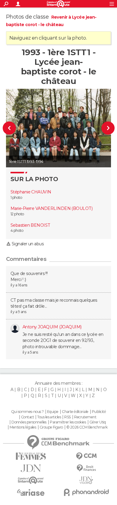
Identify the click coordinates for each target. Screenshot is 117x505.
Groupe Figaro (51, 427)
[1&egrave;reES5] (12, 128)
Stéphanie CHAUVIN (30, 192)
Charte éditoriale (75, 412)
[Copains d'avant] (30, 480)
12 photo (17, 214)
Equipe (52, 412)
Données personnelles (28, 422)
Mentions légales (23, 427)
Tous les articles (49, 417)
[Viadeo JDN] (86, 480)
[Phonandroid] (86, 492)
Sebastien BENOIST (30, 225)
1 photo (16, 197)
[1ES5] (105, 128)
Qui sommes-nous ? (27, 412)
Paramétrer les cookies (68, 422)
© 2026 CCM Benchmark (87, 427)
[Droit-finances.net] (86, 468)
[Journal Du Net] (30, 468)
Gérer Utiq (97, 422)
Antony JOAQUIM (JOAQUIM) (52, 327)
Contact (27, 417)
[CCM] (86, 456)
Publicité (99, 412)
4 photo (16, 230)
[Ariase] (30, 492)
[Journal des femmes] (30, 456)
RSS (67, 417)
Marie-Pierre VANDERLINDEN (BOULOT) (51, 208)
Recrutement (85, 417)
